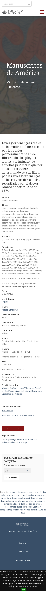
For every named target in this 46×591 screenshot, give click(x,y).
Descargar (11, 477)
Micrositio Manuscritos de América (18, 415)
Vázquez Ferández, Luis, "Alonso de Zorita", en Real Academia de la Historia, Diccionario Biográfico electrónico (22, 391)
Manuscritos (7, 410)
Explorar (23, 543)
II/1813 (5, 302)
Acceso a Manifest (10, 309)
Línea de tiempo (23, 560)
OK (23, 589)
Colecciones (23, 551)
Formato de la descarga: (15, 465)
